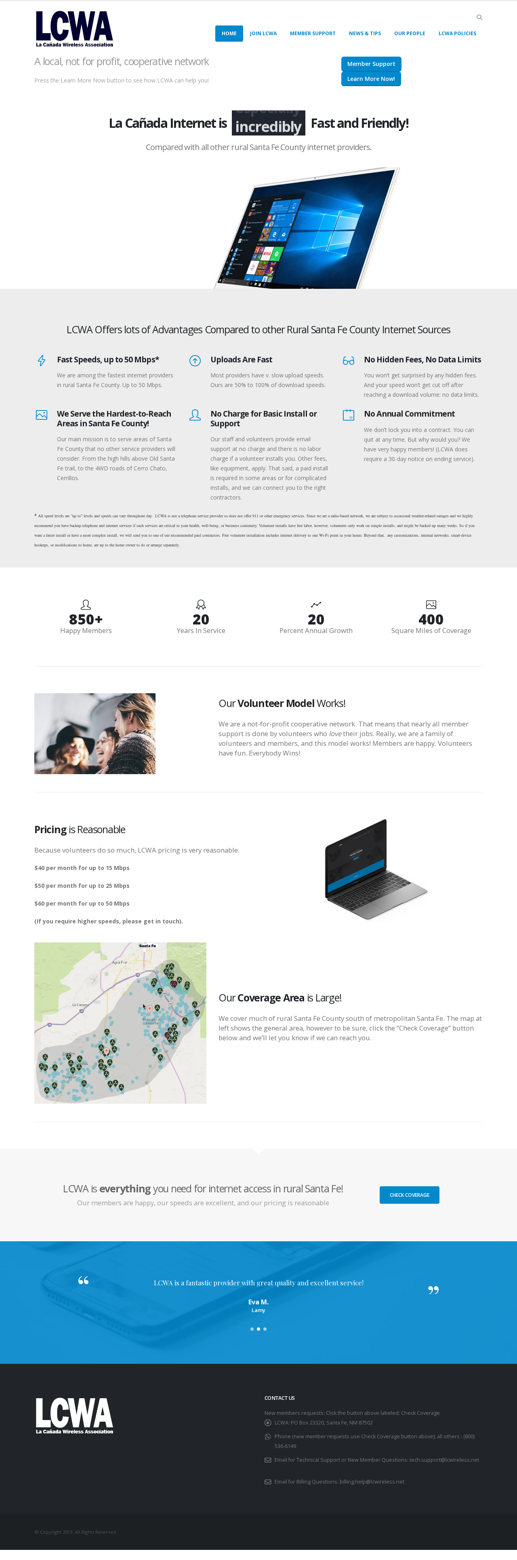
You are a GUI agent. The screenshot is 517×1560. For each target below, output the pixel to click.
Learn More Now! (371, 79)
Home (229, 33)
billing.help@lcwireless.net (372, 1481)
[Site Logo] (74, 28)
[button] (479, 17)
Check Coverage (409, 1195)
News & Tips (365, 33)
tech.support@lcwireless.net (444, 1459)
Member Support (313, 33)
